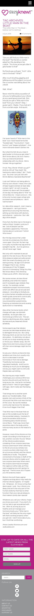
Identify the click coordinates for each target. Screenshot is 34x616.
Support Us (7, 612)
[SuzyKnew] (17, 13)
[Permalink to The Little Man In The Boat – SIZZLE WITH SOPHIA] (17, 37)
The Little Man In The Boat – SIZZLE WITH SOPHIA (15, 29)
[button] (30, 3)
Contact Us (7, 606)
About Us (6, 603)
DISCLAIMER (6, 610)
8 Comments (26, 34)
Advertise (6, 608)
